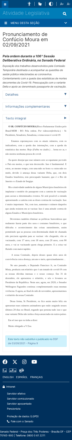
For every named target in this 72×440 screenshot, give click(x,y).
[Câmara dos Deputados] (5, 370)
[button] (29, 4)
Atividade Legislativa (26, 13)
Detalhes (11, 94)
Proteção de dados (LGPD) (23, 416)
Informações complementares (27, 106)
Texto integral (15, 118)
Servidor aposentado (19, 403)
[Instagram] (24, 362)
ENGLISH (8, 377)
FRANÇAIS (36, 377)
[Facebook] (6, 362)
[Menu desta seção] (5, 23)
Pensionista (13, 408)
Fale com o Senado (21, 421)
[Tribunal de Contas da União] (21, 370)
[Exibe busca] (64, 14)
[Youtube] (33, 362)
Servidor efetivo (16, 393)
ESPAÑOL (22, 377)
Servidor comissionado (20, 398)
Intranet (10, 386)
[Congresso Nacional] (13, 370)
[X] (15, 362)
